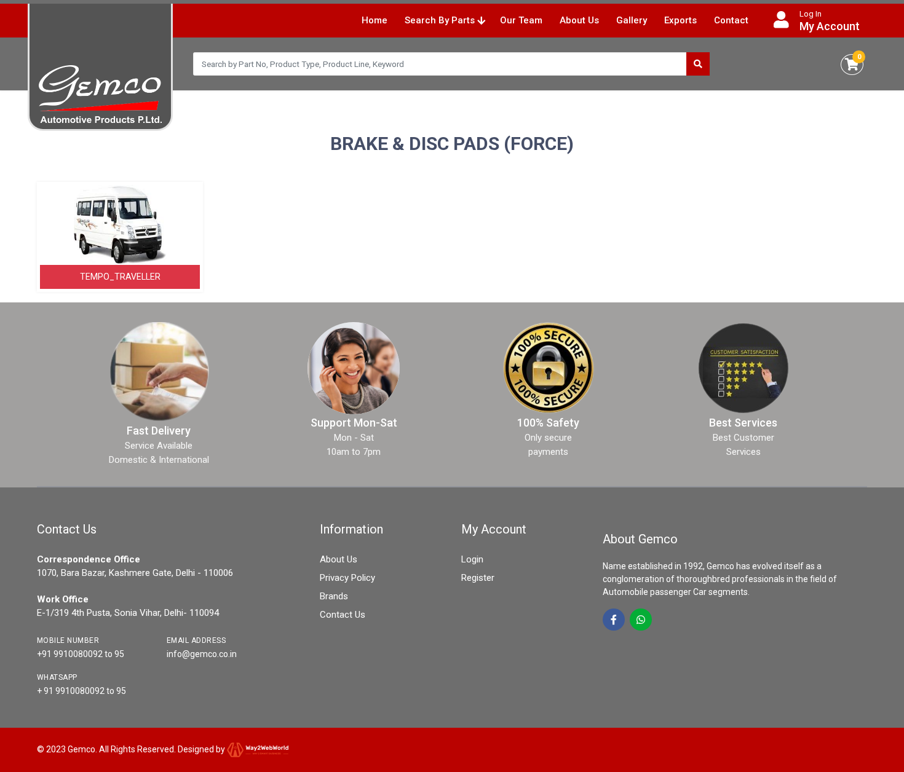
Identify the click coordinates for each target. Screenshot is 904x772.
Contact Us (342, 614)
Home (374, 20)
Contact (731, 20)
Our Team (521, 20)
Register (477, 577)
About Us (579, 20)
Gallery (631, 20)
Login (472, 559)
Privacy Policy (347, 577)
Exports (680, 20)
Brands (334, 596)
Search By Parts (441, 20)
